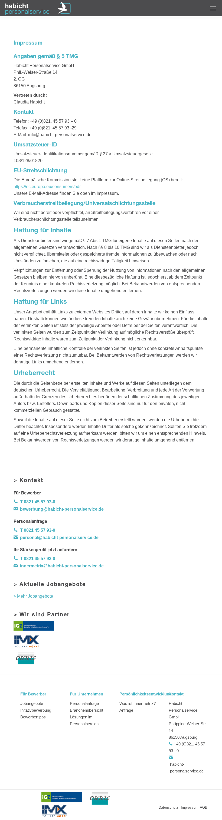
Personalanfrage (84, 703)
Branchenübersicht (86, 710)
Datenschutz (169, 807)
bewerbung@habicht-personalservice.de (62, 509)
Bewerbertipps (33, 717)
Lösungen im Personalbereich (84, 720)
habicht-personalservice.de (187, 767)
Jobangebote (31, 703)
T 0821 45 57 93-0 (37, 502)
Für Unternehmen (86, 694)
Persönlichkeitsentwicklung (139, 694)
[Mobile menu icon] (213, 8)
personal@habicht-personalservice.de (59, 537)
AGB (203, 807)
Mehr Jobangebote (35, 596)
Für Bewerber (33, 694)
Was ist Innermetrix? (137, 703)
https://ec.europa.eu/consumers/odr (47, 186)
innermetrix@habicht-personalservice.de (62, 566)
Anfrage (126, 710)
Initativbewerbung (35, 710)
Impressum (189, 807)
